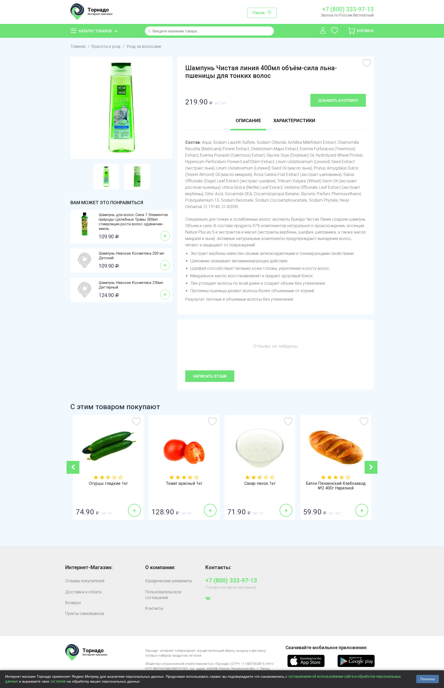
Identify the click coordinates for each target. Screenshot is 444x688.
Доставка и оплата (83, 591)
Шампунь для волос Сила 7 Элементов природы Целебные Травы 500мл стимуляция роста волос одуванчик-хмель (133, 221)
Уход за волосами (143, 46)
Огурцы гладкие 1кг (108, 483)
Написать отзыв (209, 376)
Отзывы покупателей (84, 580)
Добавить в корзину (338, 101)
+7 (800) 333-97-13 (347, 9)
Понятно (427, 679)
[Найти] (149, 31)
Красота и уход (106, 46)
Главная (78, 46)
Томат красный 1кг (184, 483)
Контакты (154, 608)
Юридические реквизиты (168, 580)
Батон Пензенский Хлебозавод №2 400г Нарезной (336, 485)
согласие (58, 681)
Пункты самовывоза (84, 613)
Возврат (73, 602)
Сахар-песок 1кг (260, 483)
